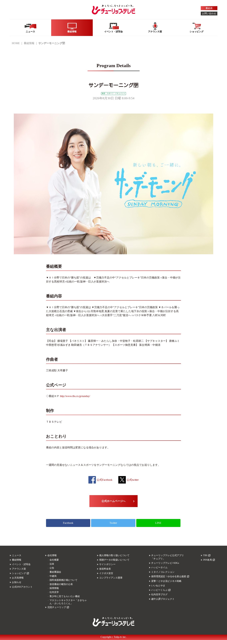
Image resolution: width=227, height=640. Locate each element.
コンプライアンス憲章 (110, 578)
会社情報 (52, 555)
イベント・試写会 (21, 564)
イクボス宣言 (106, 573)
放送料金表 (105, 569)
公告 (52, 568)
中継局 (53, 576)
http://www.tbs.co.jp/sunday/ (75, 396)
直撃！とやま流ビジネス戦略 (166, 581)
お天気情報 (18, 578)
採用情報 (54, 588)
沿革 (52, 564)
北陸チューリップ (56, 607)
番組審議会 (55, 572)
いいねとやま (158, 585)
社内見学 (54, 592)
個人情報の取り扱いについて (114, 555)
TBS (205, 555)
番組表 (209, 8)
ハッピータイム (159, 567)
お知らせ (16, 582)
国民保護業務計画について (63, 580)
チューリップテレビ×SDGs (165, 563)
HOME (16, 43)
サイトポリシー (107, 564)
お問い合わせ (209, 13)
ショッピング (19, 573)
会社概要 (54, 560)
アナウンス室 (19, 569)
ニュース (16, 555)
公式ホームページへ (113, 501)
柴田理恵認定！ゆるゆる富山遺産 (168, 576)
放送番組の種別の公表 (61, 584)
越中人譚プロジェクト (162, 599)
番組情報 (29, 43)
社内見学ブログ (159, 594)
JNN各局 (207, 560)
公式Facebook (104, 479)
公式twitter (133, 479)
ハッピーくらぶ (159, 590)
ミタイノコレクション (162, 572)
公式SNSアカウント (22, 587)
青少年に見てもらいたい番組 (65, 596)
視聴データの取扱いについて (114, 560)
